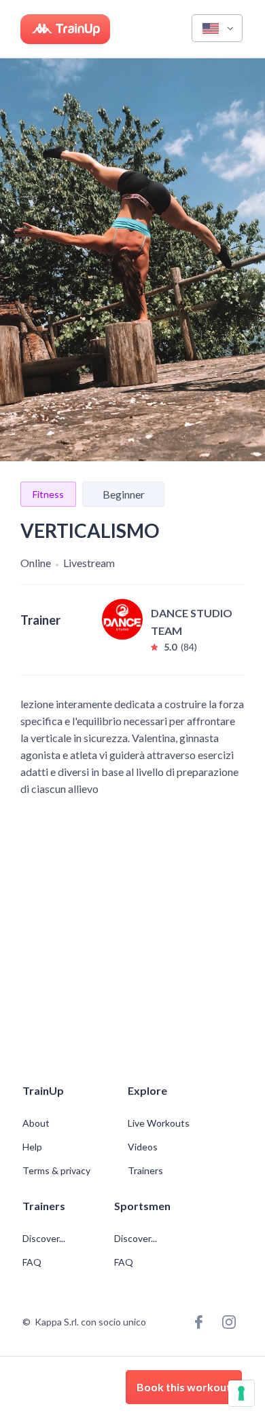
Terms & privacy (56, 1170)
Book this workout (184, 1386)
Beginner (124, 494)
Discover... (44, 1238)
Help (32, 1147)
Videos (143, 1147)
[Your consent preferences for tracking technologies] (241, 1393)
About (36, 1123)
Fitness (48, 494)
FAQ (31, 1262)
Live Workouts (159, 1123)
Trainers (145, 1170)
